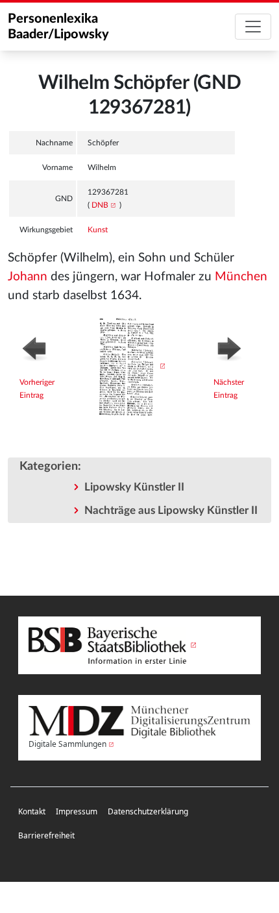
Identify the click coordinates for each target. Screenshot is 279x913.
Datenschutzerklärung (148, 811)
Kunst (98, 230)
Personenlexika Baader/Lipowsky (58, 26)
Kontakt (31, 811)
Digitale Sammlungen (67, 743)
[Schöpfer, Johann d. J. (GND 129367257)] (45, 347)
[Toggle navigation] (253, 27)
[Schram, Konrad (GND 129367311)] (236, 347)
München (241, 277)
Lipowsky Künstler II (134, 487)
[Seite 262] (129, 366)
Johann (27, 277)
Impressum (76, 811)
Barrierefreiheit (46, 835)
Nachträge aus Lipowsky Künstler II (171, 510)
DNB (99, 205)
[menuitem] (31, 812)
